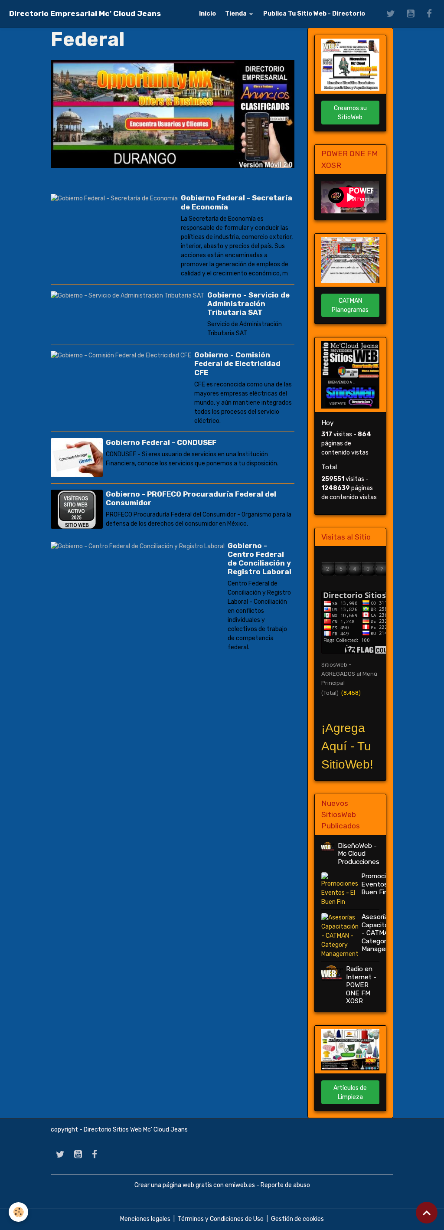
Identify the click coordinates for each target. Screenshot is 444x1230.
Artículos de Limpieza (350, 1092)
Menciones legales (145, 1219)
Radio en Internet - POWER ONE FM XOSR (361, 985)
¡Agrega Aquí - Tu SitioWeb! (347, 746)
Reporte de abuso (285, 1185)
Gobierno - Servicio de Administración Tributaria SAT (248, 304)
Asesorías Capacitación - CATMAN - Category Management (382, 933)
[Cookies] (18, 1212)
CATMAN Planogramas (350, 305)
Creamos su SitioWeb (350, 113)
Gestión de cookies (297, 1219)
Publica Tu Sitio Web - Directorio (314, 13)
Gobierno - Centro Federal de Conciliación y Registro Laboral (259, 558)
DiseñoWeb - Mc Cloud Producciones (358, 854)
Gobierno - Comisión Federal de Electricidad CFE (237, 363)
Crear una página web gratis (173, 1185)
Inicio (207, 13)
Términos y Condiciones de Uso (221, 1219)
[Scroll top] (426, 1212)
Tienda (236, 13)
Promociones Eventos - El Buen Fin (381, 884)
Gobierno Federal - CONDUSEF (161, 442)
